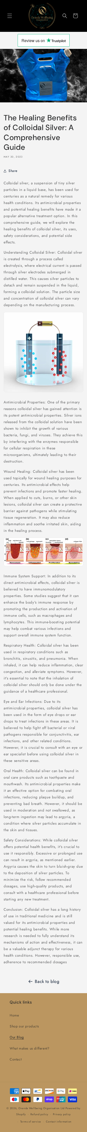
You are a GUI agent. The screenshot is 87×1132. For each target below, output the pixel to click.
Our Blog (17, 1037)
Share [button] (12, 170)
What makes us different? (29, 1048)
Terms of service (30, 1121)
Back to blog (47, 981)
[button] (9, 15)
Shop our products (24, 1026)
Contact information (59, 1121)
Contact (16, 1059)
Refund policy (39, 1114)
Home (14, 1015)
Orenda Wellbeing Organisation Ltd (41, 1108)
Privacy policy (62, 1114)
